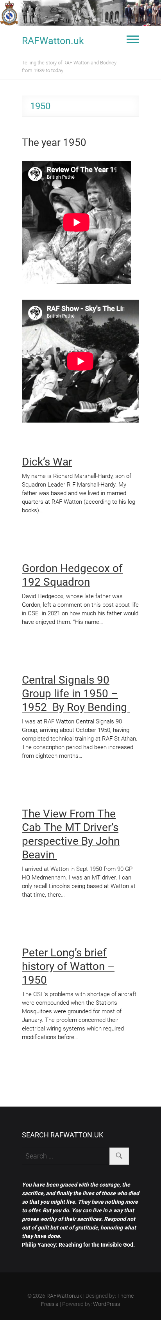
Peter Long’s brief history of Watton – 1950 (68, 966)
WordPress (106, 1304)
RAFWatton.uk (53, 40)
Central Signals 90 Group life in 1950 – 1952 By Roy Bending (76, 693)
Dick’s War (47, 461)
